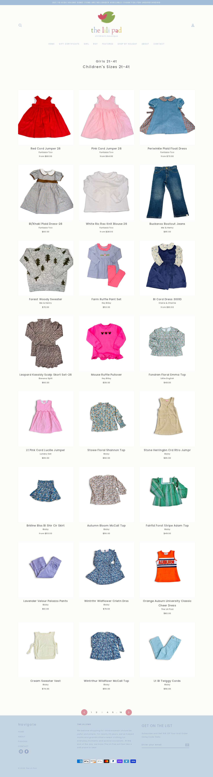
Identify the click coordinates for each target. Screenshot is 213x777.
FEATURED (107, 44)
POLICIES (22, 741)
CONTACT (159, 44)
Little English (167, 378)
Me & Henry (167, 227)
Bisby (106, 453)
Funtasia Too (46, 152)
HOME (52, 44)
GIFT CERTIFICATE (69, 44)
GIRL (86, 44)
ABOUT (145, 44)
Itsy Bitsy (106, 303)
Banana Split (46, 378)
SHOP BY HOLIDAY (127, 44)
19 (121, 712)
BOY (95, 44)
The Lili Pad (167, 609)
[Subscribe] (186, 744)
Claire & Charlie (167, 303)
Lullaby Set (45, 453)
